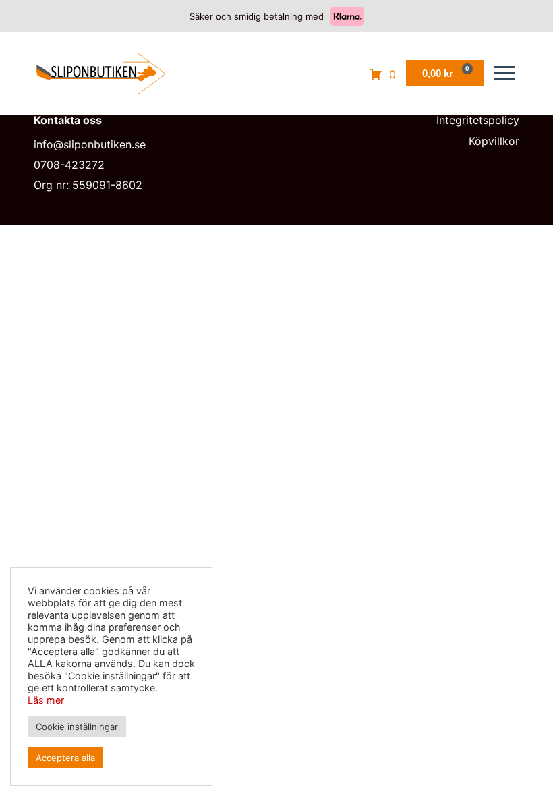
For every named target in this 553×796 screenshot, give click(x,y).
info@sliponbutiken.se (90, 144)
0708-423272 (69, 164)
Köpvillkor (494, 141)
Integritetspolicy (477, 120)
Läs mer (46, 700)
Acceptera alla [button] (65, 757)
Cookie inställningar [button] (77, 726)
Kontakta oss (68, 120)
